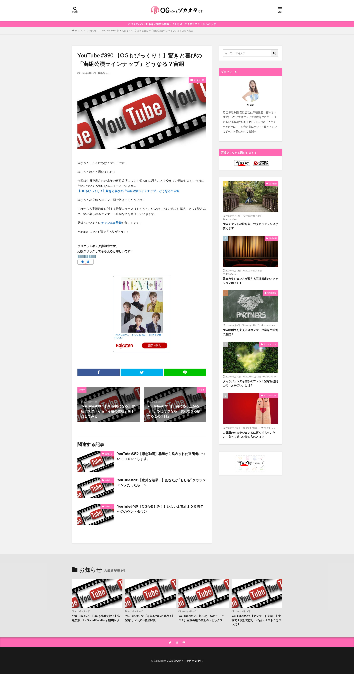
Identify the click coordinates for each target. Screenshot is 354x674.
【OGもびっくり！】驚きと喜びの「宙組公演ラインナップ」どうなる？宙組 (128, 191)
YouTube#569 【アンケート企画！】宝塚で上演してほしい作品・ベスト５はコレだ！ (256, 620)
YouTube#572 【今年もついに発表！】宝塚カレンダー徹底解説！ (150, 618)
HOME (78, 30)
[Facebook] (98, 372)
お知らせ (91, 30)
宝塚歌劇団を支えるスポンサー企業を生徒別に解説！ (250, 332)
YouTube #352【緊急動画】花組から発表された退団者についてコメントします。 (161, 456)
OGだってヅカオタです (188, 660)
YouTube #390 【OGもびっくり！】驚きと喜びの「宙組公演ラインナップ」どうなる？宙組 (147, 30)
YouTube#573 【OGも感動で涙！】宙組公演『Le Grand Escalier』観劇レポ (96, 618)
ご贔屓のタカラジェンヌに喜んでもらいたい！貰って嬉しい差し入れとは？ (249, 434)
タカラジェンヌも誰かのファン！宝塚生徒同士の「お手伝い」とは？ (250, 383)
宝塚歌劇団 (272, 293)
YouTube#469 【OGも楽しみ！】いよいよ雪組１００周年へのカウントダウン (160, 508)
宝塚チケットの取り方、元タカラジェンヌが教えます (250, 226)
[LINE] (185, 372)
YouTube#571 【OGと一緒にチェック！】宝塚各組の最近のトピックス (201, 618)
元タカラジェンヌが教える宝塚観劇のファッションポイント (250, 280)
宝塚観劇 (273, 183)
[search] (274, 53)
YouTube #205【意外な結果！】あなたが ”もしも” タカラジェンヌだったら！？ (161, 482)
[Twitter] (142, 372)
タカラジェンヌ (270, 344)
